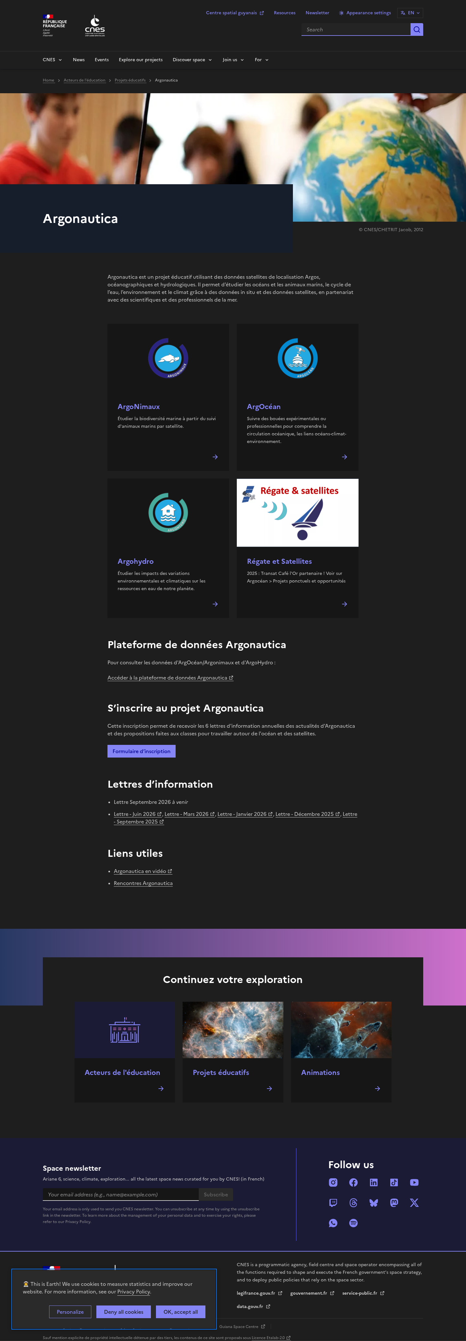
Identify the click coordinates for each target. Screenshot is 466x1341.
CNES (49, 59)
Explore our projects (141, 59)
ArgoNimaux (139, 406)
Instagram (333, 1182)
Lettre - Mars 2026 (187, 814)
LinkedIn (373, 1182)
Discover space (189, 59)
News (79, 59)
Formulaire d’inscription (142, 751)
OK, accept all (181, 1312)
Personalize (70, 1312)
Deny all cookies (123, 1312)
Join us (230, 59)
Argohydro (136, 561)
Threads (353, 1202)
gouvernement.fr (309, 1293)
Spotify (353, 1223)
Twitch (333, 1202)
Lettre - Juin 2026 (135, 814)
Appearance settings (368, 13)
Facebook (353, 1182)
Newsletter (317, 13)
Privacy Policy (133, 1291)
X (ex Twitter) (414, 1202)
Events (102, 59)
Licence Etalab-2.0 (268, 1338)
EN (411, 13)
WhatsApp (333, 1223)
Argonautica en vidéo (140, 871)
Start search (417, 29)
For (258, 59)
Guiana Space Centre (239, 1327)
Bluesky (373, 1202)
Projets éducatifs (130, 80)
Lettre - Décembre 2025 (304, 814)
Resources (284, 13)
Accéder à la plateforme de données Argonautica (167, 677)
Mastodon (394, 1202)
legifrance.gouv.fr (256, 1293)
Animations (320, 1072)
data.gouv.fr (250, 1306)
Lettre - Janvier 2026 (242, 814)
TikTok (394, 1182)
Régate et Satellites (279, 561)
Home (49, 80)
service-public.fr (360, 1293)
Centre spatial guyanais (231, 13)
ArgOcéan (264, 406)
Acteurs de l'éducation (85, 80)
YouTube (414, 1182)
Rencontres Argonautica (143, 883)
